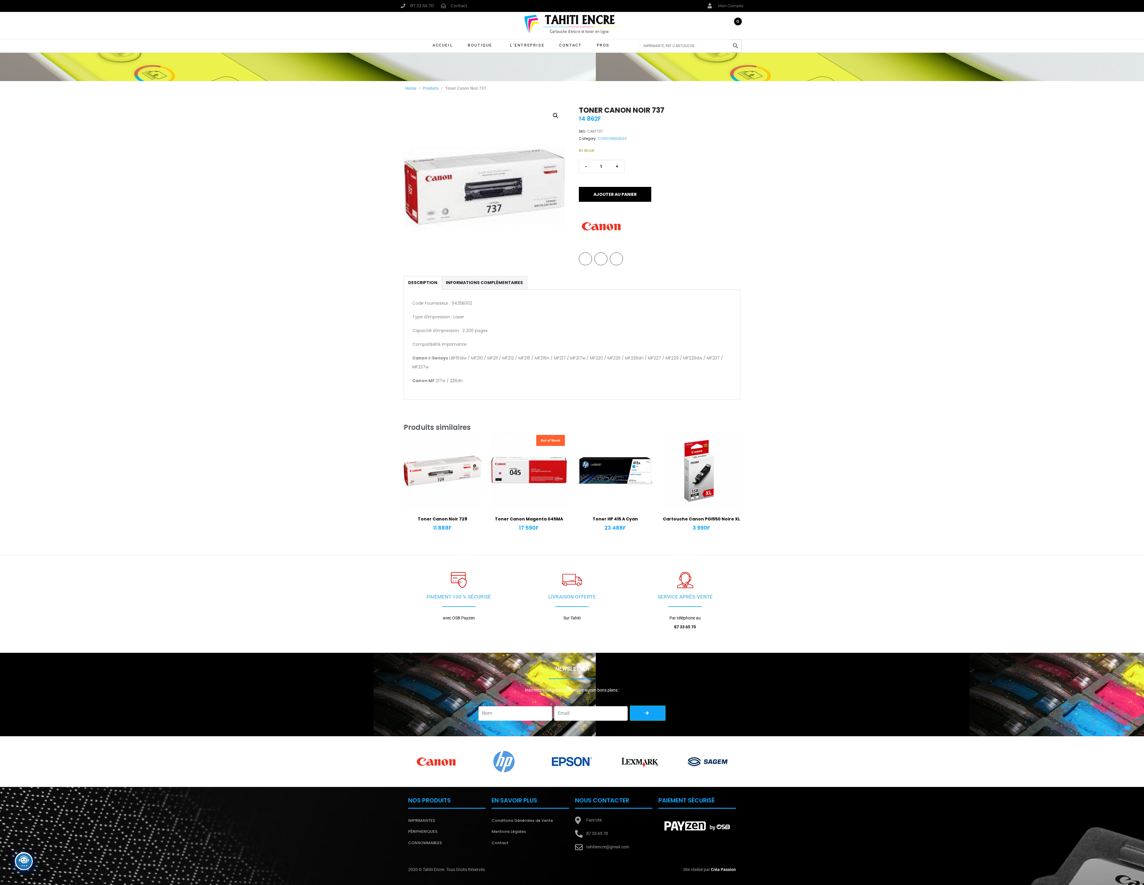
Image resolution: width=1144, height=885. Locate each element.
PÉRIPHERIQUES (422, 831)
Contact (570, 45)
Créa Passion (723, 869)
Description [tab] (422, 283)
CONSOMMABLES (612, 138)
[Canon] (601, 226)
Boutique (480, 45)
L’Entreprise (527, 45)
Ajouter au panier (615, 194)
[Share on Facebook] (585, 259)
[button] (555, 115)
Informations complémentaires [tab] (484, 283)
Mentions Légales (509, 831)
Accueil (443, 45)
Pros (603, 45)
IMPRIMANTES (421, 820)
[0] (736, 27)
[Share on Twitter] (600, 259)
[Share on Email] (616, 259)
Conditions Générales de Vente (522, 820)
